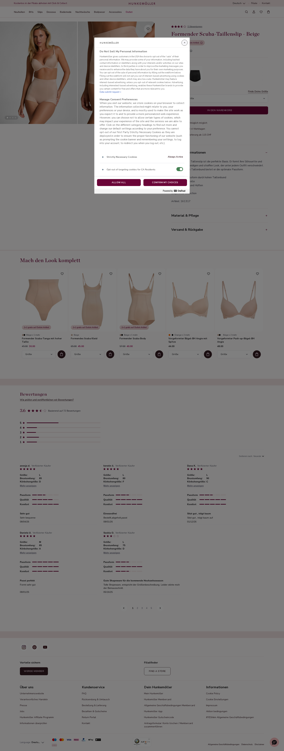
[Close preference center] (184, 42)
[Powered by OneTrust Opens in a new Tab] (175, 191)
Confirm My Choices (165, 182)
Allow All (119, 182)
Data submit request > (110, 92)
